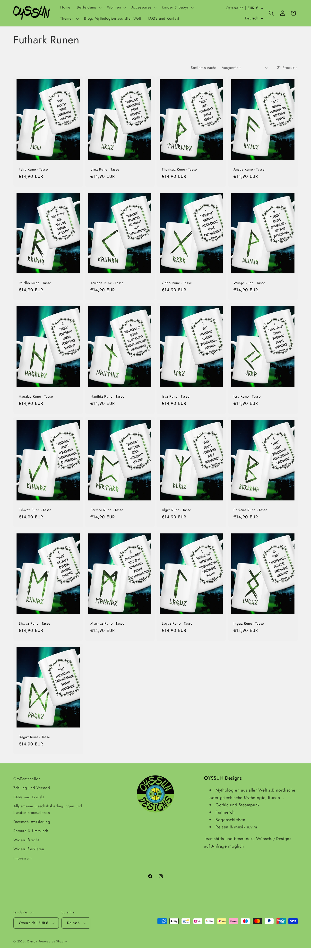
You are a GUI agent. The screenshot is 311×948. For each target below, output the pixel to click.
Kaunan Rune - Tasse (107, 282)
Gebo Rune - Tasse (177, 282)
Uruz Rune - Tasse (104, 169)
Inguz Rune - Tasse (248, 623)
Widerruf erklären (28, 849)
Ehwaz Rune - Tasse (34, 623)
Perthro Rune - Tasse (106, 510)
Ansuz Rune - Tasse (249, 169)
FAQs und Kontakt (28, 797)
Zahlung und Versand (31, 788)
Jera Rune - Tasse (246, 396)
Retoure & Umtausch (30, 831)
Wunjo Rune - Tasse (249, 282)
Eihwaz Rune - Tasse (35, 510)
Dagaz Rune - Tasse (34, 737)
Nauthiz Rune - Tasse (107, 396)
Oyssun (32, 941)
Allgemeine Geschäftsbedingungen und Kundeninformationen (47, 809)
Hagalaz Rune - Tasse (36, 396)
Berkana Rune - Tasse (250, 510)
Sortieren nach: (203, 67)
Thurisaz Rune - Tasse (179, 169)
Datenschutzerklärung (31, 822)
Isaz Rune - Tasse (175, 396)
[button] (89, 7)
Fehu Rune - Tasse (33, 169)
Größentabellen (26, 779)
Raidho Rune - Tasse (35, 282)
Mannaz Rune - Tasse (107, 623)
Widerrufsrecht (26, 840)
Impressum (22, 858)
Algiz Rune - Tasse (176, 510)
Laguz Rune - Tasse (177, 623)
